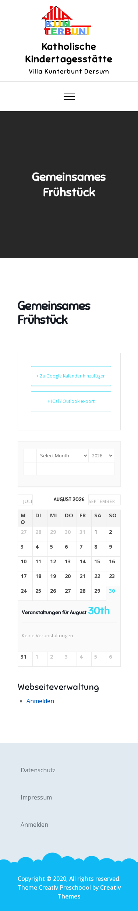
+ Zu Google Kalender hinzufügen (71, 376)
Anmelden (40, 701)
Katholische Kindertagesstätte (69, 52)
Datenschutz (38, 770)
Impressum (36, 797)
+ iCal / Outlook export (71, 401)
